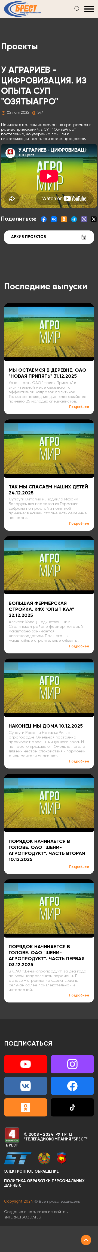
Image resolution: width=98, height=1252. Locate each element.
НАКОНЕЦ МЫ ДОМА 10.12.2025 (46, 726)
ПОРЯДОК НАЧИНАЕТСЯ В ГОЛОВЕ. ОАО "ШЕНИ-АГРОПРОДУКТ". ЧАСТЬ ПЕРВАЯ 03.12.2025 (46, 955)
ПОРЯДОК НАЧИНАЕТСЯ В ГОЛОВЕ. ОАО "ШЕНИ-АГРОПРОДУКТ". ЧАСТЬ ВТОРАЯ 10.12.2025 (47, 850)
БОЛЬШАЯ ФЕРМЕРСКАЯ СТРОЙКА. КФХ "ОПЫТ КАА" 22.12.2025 (41, 609)
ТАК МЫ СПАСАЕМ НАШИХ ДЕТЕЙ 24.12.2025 (48, 490)
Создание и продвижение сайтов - (37, 1214)
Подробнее (79, 407)
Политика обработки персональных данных (44, 1183)
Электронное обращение (31, 1171)
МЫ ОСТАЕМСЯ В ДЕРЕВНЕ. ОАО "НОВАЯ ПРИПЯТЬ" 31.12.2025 (47, 373)
